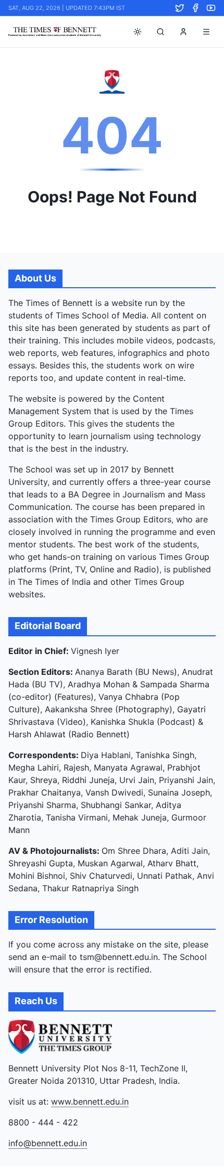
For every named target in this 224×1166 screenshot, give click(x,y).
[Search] (160, 31)
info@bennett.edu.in (47, 1143)
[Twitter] (179, 7)
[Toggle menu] (206, 31)
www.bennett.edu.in (90, 1101)
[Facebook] (195, 7)
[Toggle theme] (137, 31)
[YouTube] (211, 7)
